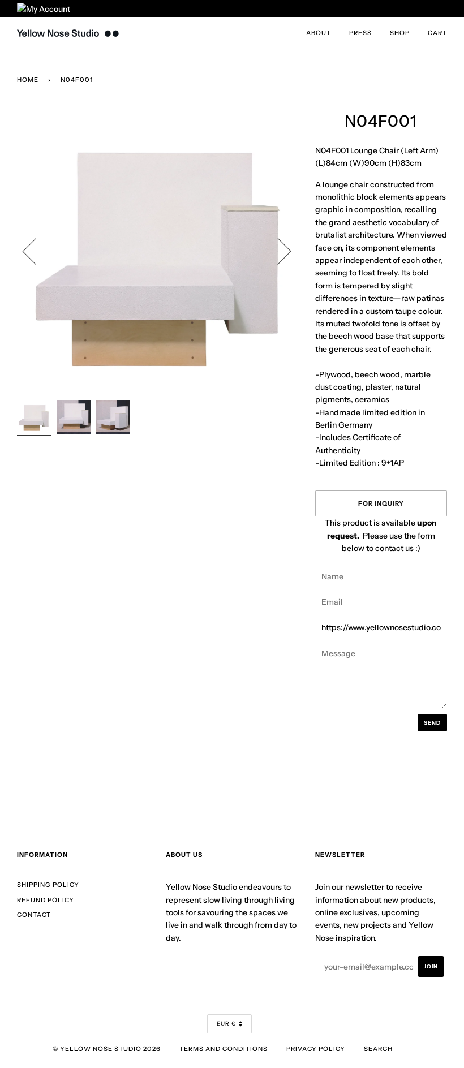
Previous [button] (36, 250)
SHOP (400, 33)
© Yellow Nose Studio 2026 (107, 1049)
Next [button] (277, 250)
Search (378, 1049)
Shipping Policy (48, 885)
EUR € (226, 1023)
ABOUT (318, 33)
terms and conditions (223, 1049)
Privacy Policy (315, 1049)
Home (27, 80)
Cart (437, 33)
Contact (34, 915)
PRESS (360, 33)
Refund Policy (45, 900)
